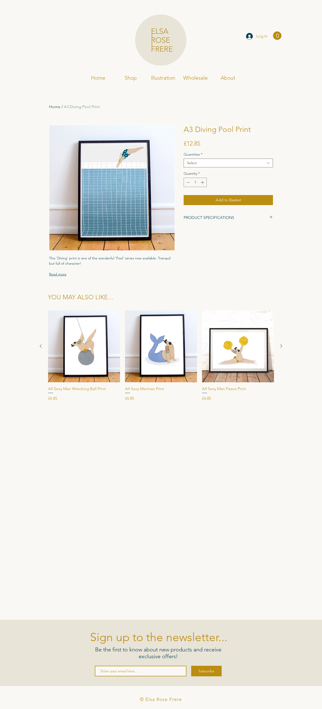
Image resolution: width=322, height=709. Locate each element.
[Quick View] (84, 346)
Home (54, 106)
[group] (161, 356)
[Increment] (203, 182)
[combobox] (228, 163)
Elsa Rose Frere (70, 37)
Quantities (193, 154)
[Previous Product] (41, 346)
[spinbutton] (195, 182)
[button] (277, 35)
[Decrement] (187, 182)
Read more (57, 274)
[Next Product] (281, 346)
